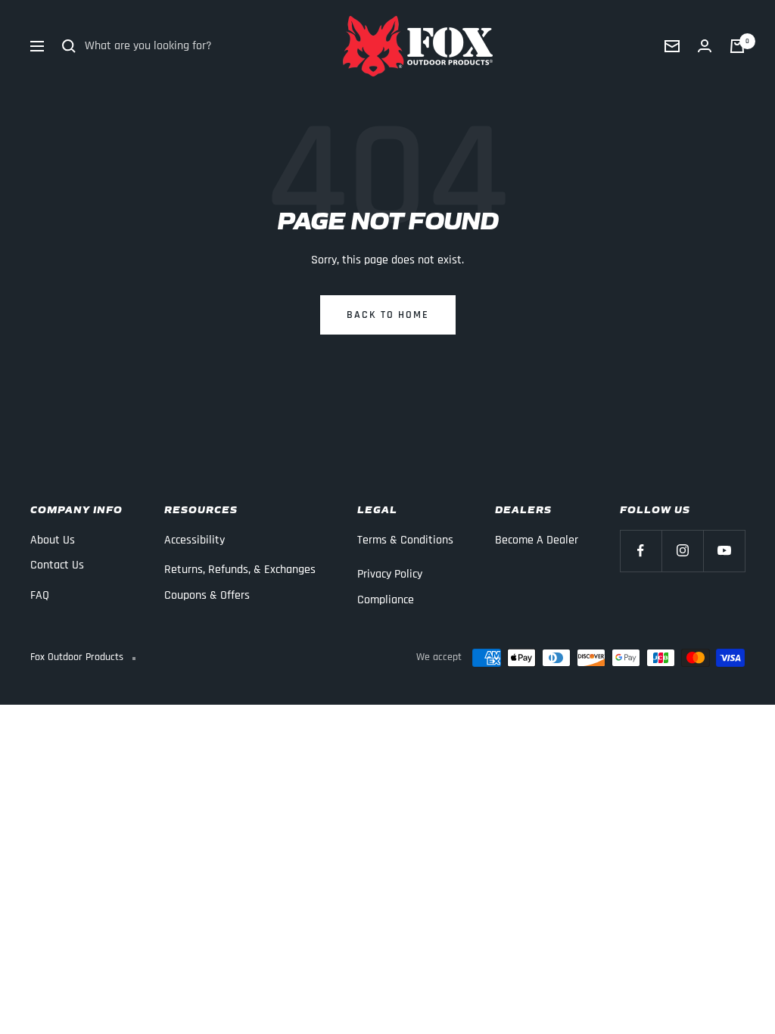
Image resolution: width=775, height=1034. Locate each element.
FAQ (39, 595)
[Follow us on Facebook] (640, 551)
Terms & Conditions (405, 540)
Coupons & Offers (207, 595)
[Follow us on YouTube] (724, 551)
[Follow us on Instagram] (682, 551)
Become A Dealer (536, 540)
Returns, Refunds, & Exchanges (240, 570)
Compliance (385, 600)
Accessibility (194, 540)
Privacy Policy (389, 574)
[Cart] (737, 46)
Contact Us (57, 565)
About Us (52, 540)
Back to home (388, 315)
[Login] (704, 46)
